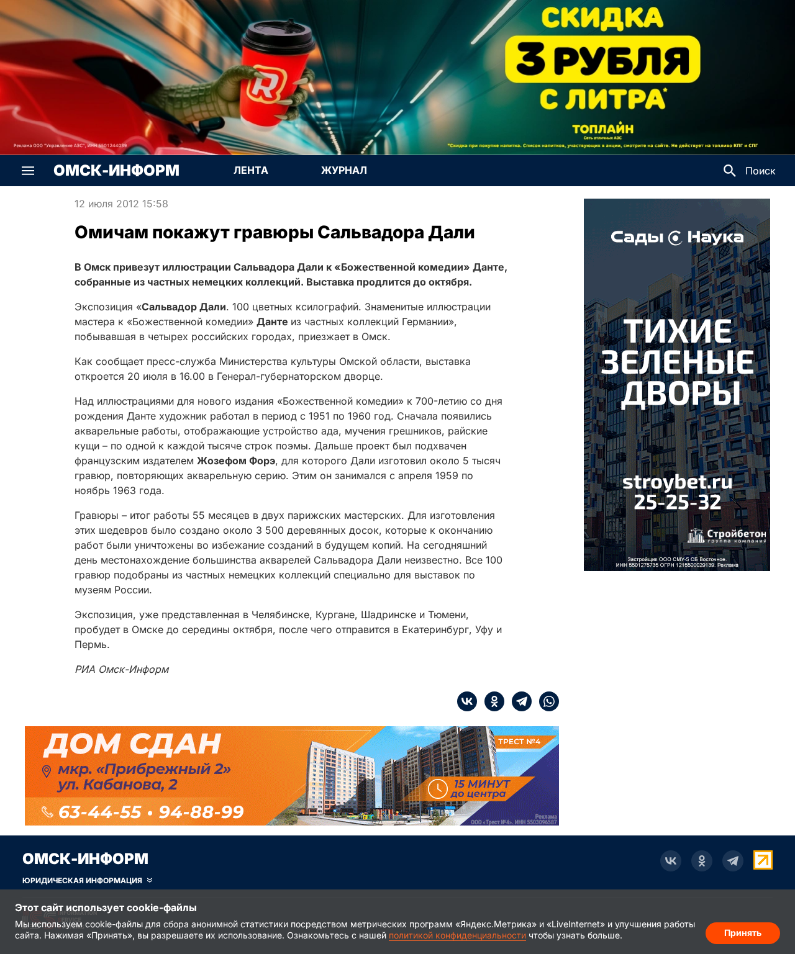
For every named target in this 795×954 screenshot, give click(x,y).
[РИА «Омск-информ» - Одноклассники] (701, 860)
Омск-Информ (116, 170)
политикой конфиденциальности (457, 935)
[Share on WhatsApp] (545, 701)
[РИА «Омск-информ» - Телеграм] (732, 860)
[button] (27, 170)
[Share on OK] (490, 701)
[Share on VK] (467, 701)
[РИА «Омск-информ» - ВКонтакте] (670, 860)
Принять (742, 932)
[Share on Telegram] (518, 701)
